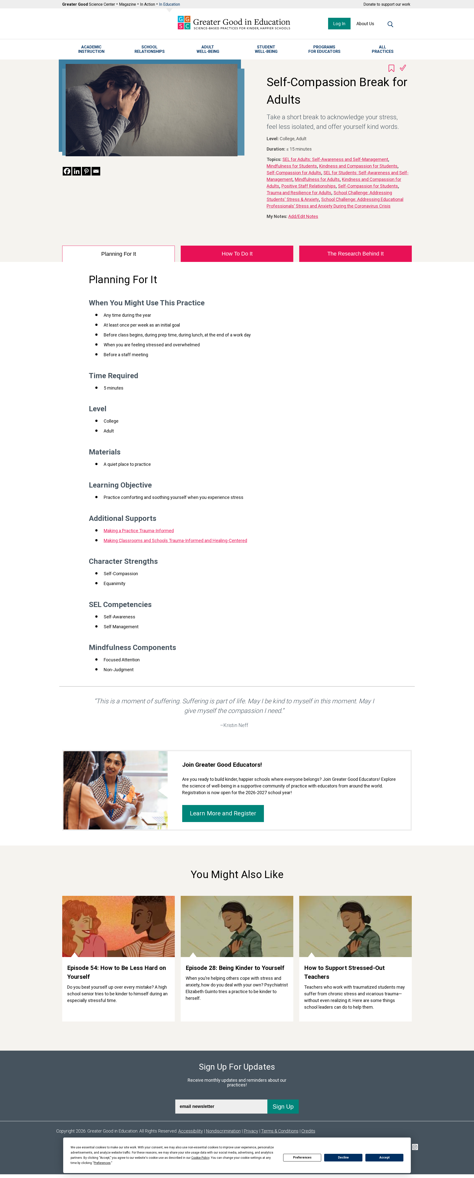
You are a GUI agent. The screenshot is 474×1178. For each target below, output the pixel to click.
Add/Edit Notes (303, 216)
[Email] (96, 171)
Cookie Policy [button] (200, 1157)
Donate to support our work (386, 4)
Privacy (251, 1131)
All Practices (383, 49)
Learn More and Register (223, 813)
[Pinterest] (86, 171)
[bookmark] (391, 68)
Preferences (302, 1157)
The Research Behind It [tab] (355, 254)
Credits (308, 1131)
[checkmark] (403, 67)
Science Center (88, 4)
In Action (147, 4)
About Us (365, 23)
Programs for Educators (324, 49)
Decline (343, 1157)
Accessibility (190, 1131)
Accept (384, 1157)
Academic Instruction (91, 49)
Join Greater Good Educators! (222, 764)
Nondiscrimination (223, 1131)
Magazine (127, 4)
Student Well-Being (266, 49)
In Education (169, 4)
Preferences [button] (102, 1163)
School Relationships (150, 49)
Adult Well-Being (208, 49)
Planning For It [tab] (118, 254)
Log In (339, 23)
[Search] (390, 25)
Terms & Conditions (279, 1131)
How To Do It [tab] (237, 254)
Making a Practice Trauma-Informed (139, 530)
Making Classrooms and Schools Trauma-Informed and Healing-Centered (175, 540)
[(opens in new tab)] (67, 171)
